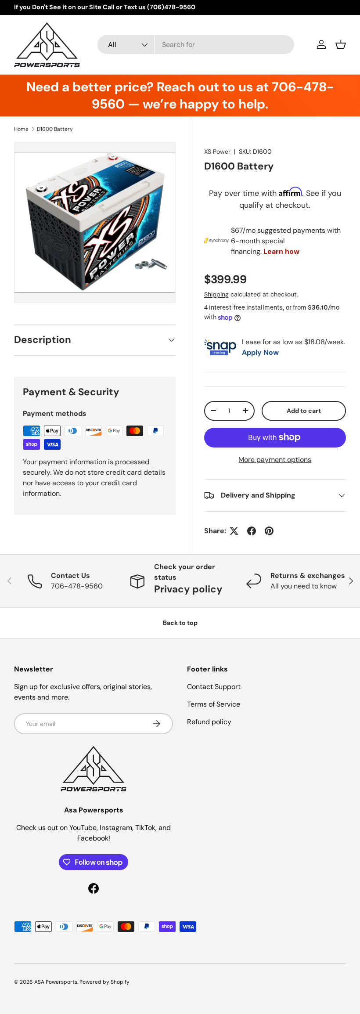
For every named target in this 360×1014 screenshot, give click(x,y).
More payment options (274, 459)
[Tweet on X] (234, 531)
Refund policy (209, 721)
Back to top (180, 623)
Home (21, 129)
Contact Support (214, 686)
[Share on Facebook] (251, 531)
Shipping (216, 294)
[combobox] (195, 44)
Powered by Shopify (104, 981)
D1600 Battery (55, 129)
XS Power (217, 151)
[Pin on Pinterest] (269, 531)
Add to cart (304, 411)
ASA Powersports (55, 981)
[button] (340, 44)
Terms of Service (213, 704)
